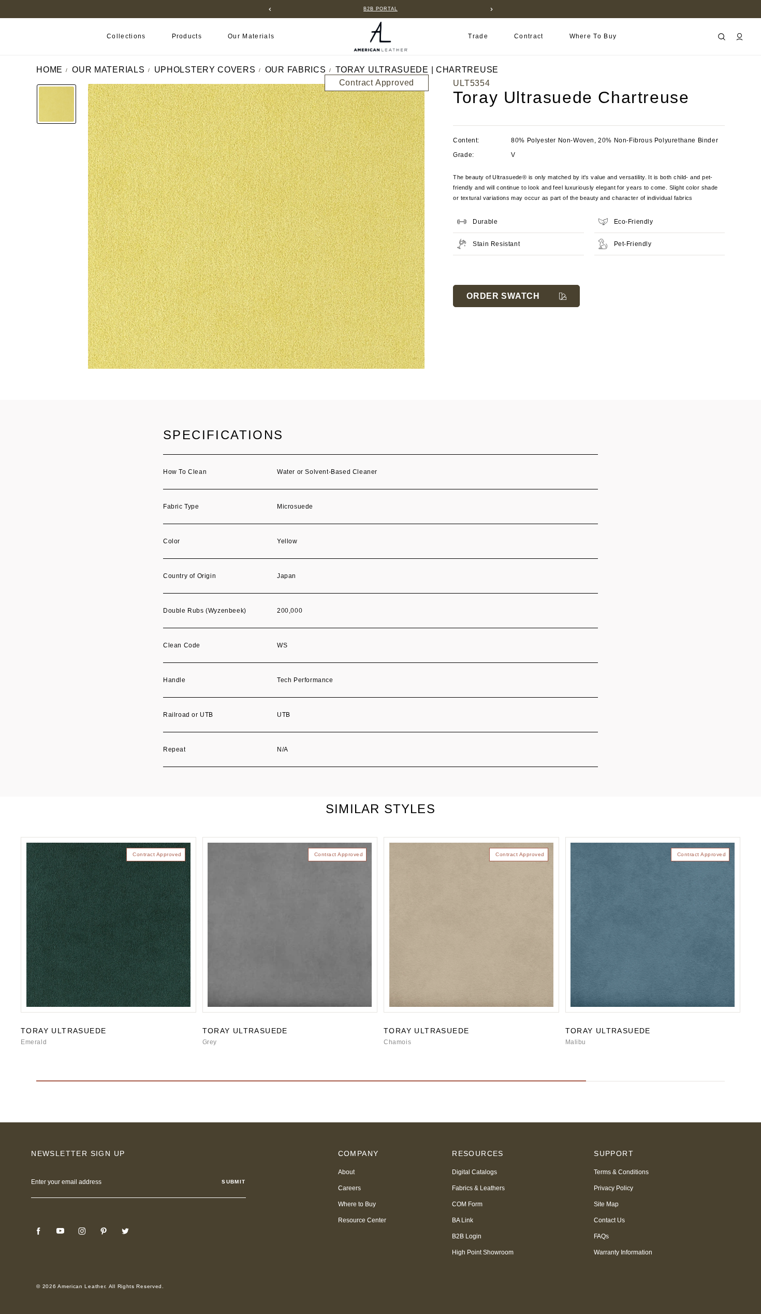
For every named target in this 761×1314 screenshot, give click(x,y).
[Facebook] (38, 1231)
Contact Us (609, 1220)
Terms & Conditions (621, 1172)
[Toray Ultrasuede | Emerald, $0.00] (108, 925)
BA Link (462, 1220)
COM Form (467, 1204)
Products (187, 36)
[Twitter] (125, 1231)
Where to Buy (593, 36)
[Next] (491, 9)
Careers (349, 1188)
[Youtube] (60, 1231)
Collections (126, 36)
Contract (529, 36)
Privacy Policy (613, 1188)
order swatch (502, 296)
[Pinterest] (103, 1231)
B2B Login (466, 1236)
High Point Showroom (483, 1252)
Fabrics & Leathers (478, 1188)
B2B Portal (380, 8)
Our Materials (251, 36)
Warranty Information (623, 1252)
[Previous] (269, 9)
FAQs (601, 1236)
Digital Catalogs (474, 1172)
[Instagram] (82, 1231)
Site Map (606, 1204)
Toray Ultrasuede (63, 1031)
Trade (478, 36)
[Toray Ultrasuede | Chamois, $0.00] (471, 925)
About (346, 1172)
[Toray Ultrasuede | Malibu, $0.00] (653, 925)
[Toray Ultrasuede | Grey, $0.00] (290, 925)
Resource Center (362, 1220)
